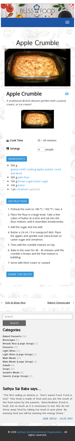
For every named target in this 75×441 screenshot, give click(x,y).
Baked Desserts (12, 336)
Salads (6, 365)
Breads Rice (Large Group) (18, 343)
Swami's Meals (11, 372)
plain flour (23, 177)
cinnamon (22, 189)
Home (6, 32)
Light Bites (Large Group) (18, 354)
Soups (6, 369)
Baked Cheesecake (59, 303)
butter (21, 185)
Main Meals (9, 358)
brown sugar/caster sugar (33, 181)
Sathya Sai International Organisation (39, 432)
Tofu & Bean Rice (15, 303)
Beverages (9, 340)
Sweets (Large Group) (15, 376)
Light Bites (9, 351)
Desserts (8, 347)
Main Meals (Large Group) (18, 362)
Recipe (16, 32)
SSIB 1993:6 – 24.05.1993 (57, 419)
